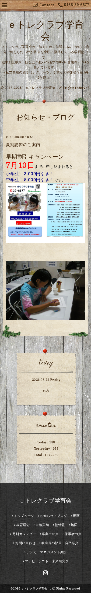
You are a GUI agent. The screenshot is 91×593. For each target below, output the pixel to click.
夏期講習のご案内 (23, 144)
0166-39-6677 (76, 4)
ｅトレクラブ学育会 (48, 500)
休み (46, 390)
